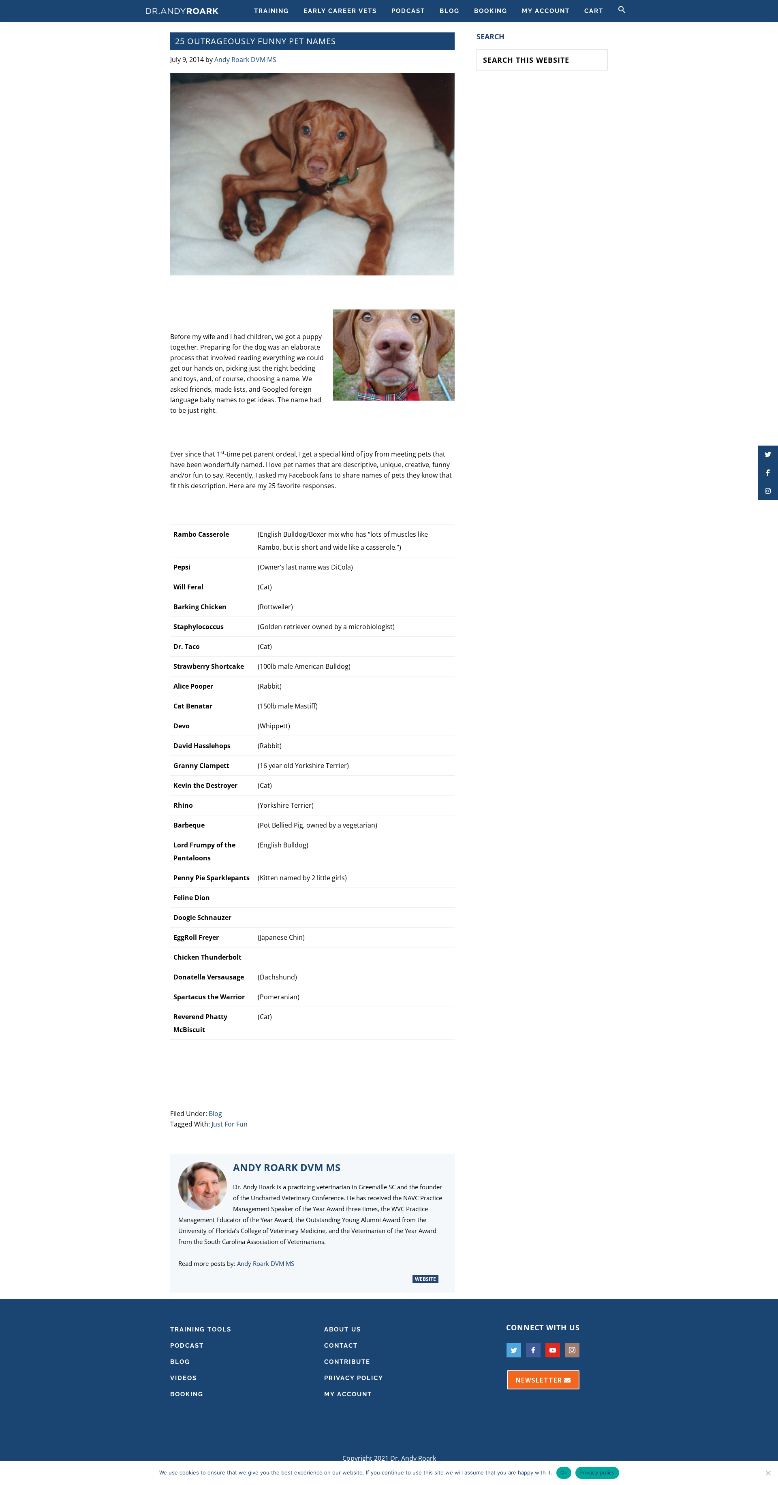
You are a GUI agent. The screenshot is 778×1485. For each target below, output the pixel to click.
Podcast (187, 1345)
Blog (215, 1113)
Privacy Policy (353, 1378)
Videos (183, 1378)
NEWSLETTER (540, 1380)
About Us (342, 1329)
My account (348, 1394)
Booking (186, 1394)
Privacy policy (597, 1472)
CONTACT (341, 1345)
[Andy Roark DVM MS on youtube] (403, 1278)
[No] (768, 1473)
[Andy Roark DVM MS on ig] (361, 1278)
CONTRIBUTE (347, 1362)
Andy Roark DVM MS (265, 1263)
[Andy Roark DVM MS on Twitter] (375, 1278)
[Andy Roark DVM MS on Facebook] (347, 1278)
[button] (622, 11)
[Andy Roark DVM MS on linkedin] (389, 1278)
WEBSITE (425, 1279)
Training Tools (200, 1329)
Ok (564, 1472)
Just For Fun (230, 1124)
